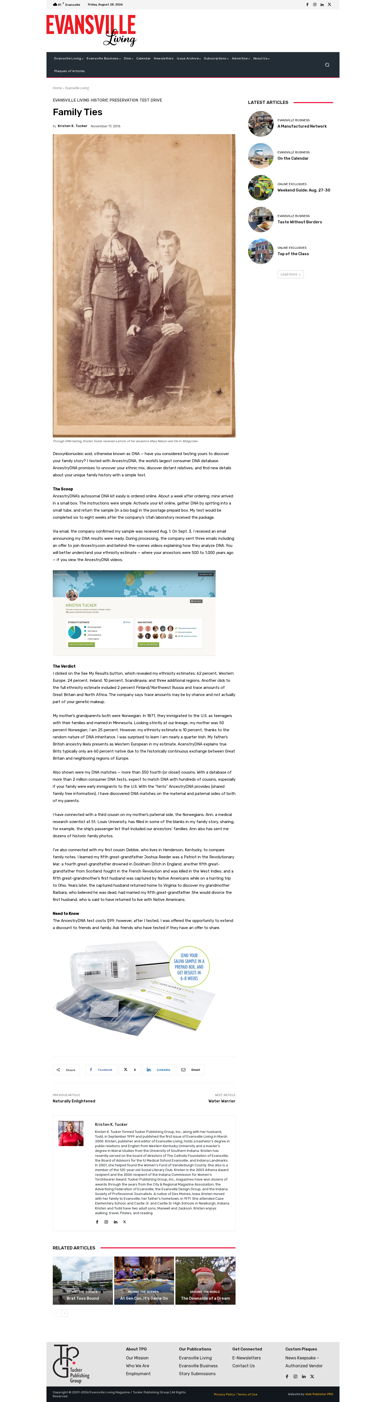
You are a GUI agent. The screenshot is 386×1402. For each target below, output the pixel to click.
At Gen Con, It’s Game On (144, 1298)
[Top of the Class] (261, 251)
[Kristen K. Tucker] (74, 1173)
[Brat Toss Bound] (83, 1281)
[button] (327, 65)
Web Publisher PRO (319, 1394)
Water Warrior (222, 1101)
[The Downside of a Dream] (205, 1281)
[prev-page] (56, 1313)
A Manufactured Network (302, 126)
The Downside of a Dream (205, 1298)
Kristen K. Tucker (72, 126)
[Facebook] (307, 4)
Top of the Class (293, 253)
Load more (289, 274)
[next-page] (64, 1313)
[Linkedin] (322, 4)
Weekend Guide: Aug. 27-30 (304, 190)
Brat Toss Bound (83, 1298)
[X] (329, 4)
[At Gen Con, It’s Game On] (144, 1281)
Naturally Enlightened (74, 1101)
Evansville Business (294, 120)
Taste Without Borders (300, 222)
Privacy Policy (224, 1394)
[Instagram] (315, 4)
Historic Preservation (114, 100)
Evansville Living (77, 88)
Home (57, 88)
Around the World (205, 1291)
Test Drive (150, 100)
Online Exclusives (292, 184)
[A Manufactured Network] (261, 124)
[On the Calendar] (261, 156)
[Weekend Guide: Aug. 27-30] (261, 187)
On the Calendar (293, 158)
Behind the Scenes (82, 1291)
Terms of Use (247, 1394)
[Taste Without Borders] (261, 219)
